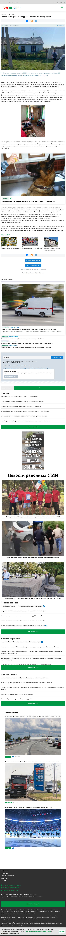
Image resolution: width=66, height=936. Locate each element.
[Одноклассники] (32, 21)
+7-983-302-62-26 (35, 919)
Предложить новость (33, 265)
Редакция (4, 873)
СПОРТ (8, 848)
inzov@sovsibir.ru (53, 917)
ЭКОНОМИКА (8, 802)
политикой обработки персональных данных (38, 931)
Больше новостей (33, 427)
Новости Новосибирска (34, 260)
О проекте (5, 871)
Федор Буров (15, 25)
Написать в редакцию (33, 904)
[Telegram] (36, 21)
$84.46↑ (16, 3)
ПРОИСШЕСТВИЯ (14, 327)
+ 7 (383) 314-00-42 (31, 917)
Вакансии (4, 878)
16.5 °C (11, 3)
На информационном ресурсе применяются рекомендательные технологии (19, 922)
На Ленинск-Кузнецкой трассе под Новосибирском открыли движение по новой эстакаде (33, 716)
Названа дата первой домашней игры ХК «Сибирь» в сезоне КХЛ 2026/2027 (29, 807)
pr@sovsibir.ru (23, 919)
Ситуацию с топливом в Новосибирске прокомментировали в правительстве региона (32, 762)
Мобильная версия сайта (9, 890)
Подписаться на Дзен (10, 376)
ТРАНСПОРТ (8, 756)
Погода (4, 881)
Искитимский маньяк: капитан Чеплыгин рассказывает (18, 366)
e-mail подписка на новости (12, 885)
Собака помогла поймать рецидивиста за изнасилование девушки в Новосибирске (28, 201)
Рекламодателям (7, 876)
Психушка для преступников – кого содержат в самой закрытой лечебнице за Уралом (27, 368)
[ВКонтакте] (27, 21)
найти (39, 388)
